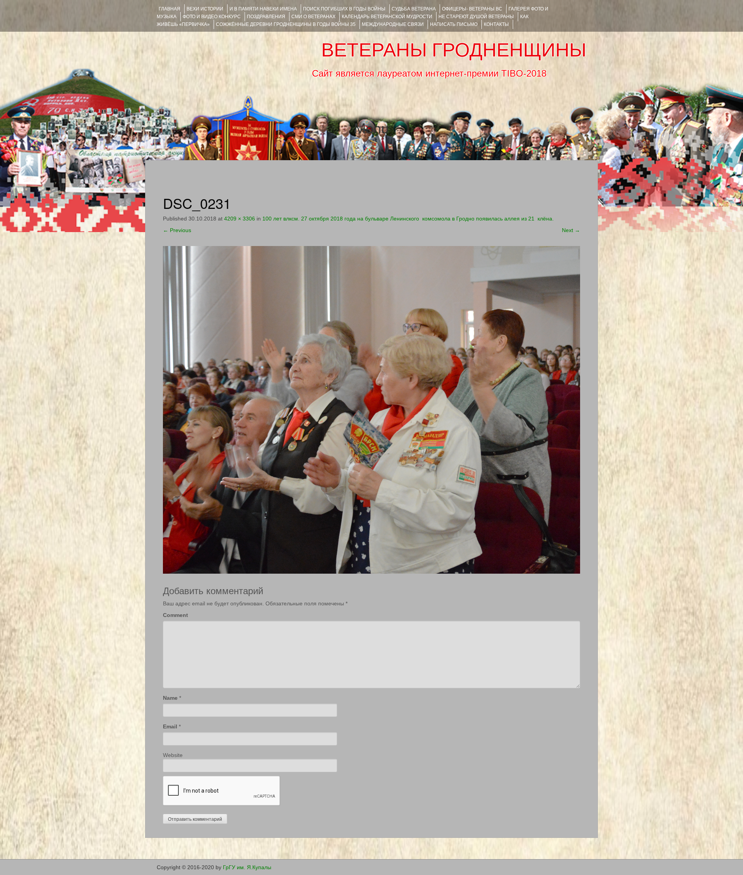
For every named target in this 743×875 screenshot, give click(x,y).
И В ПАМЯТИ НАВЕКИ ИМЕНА (263, 9)
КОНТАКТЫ (496, 24)
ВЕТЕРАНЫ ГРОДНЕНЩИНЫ (453, 50)
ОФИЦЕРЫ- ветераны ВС (472, 9)
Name (170, 698)
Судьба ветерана (414, 9)
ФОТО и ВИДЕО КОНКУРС (212, 16)
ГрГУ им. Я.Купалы (247, 867)
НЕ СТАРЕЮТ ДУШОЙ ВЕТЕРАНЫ (476, 16)
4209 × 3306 (239, 218)
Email (170, 726)
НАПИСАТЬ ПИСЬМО (454, 24)
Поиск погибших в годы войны (344, 9)
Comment (175, 615)
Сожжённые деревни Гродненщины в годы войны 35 (286, 24)
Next (571, 230)
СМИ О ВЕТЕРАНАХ (313, 16)
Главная (169, 9)
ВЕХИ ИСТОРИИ (205, 9)
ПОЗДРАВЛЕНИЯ (266, 16)
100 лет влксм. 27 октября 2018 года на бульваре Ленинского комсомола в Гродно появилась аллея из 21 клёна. (408, 218)
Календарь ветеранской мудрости (387, 16)
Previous (177, 230)
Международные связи (393, 24)
